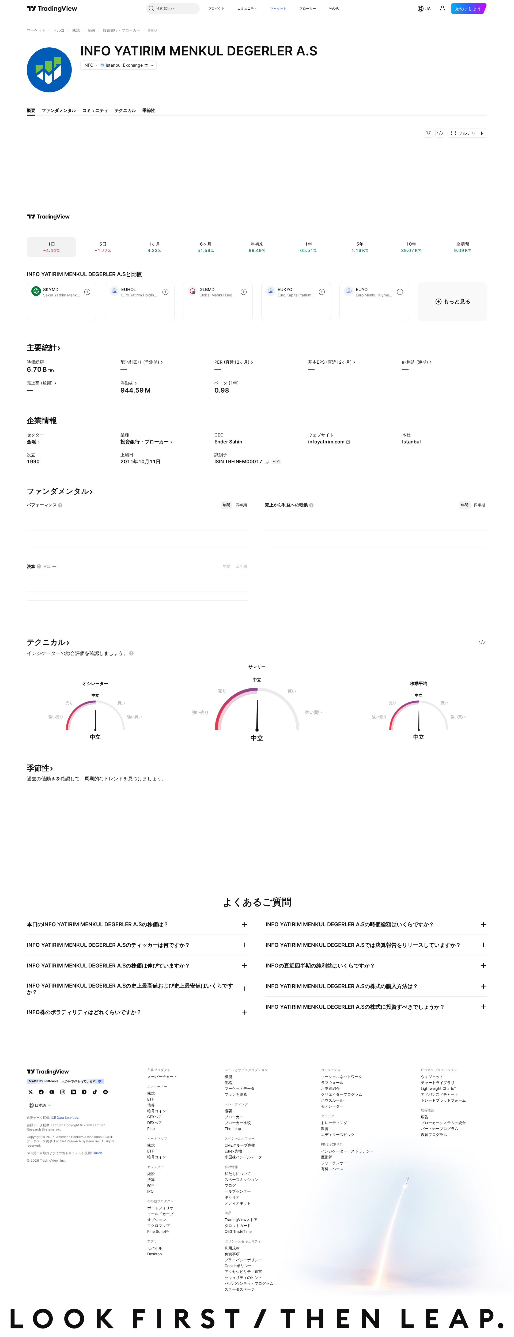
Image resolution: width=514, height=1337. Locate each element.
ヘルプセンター (238, 1191)
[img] (146, 65)
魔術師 (326, 1157)
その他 (334, 8)
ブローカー (307, 8)
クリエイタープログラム (341, 1094)
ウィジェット (432, 1076)
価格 (228, 1082)
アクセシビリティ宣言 (243, 1271)
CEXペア (154, 1116)
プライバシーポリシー (243, 1259)
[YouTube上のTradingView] (52, 1092)
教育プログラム (434, 1134)
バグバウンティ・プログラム (249, 1283)
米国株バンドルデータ (243, 1157)
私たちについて (238, 1173)
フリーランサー (334, 1163)
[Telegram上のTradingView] (84, 1092)
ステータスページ (240, 1289)
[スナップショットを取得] (428, 133)
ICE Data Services (64, 1118)
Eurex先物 (233, 1151)
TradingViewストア (241, 1219)
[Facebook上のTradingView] (41, 1092)
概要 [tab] (31, 110)
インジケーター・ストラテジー (347, 1151)
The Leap (233, 1128)
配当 (151, 1185)
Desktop (154, 1254)
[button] (228, 8)
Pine (151, 1128)
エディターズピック (338, 1134)
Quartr (97, 1153)
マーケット (278, 8)
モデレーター (332, 1106)
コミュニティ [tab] (95, 110)
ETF (150, 1099)
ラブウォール (332, 1082)
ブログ (230, 1185)
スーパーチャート (162, 1076)
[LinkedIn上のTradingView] (73, 1092)
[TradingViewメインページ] (48, 1071)
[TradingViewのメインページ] (52, 8)
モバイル (154, 1248)
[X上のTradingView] (30, 1092)
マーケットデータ (240, 1088)
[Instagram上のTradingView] (62, 1092)
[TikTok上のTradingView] (95, 1092)
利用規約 (232, 1248)
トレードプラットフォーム (443, 1100)
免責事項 (232, 1254)
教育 (324, 1128)
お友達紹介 (330, 1088)
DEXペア (154, 1122)
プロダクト (216, 8)
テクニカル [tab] (125, 110)
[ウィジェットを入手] (439, 133)
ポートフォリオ (160, 1208)
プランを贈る (236, 1094)
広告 (424, 1116)
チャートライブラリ (438, 1082)
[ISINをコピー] (266, 462)
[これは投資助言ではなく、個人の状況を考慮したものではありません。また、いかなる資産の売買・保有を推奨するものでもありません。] (131, 653)
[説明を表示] (47, 362)
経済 (151, 1173)
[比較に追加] (87, 291)
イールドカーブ (160, 1213)
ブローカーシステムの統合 (443, 1122)
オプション (156, 1219)
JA (428, 8)
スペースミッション (241, 1179)
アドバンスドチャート (439, 1094)
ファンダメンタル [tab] (59, 110)
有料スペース (332, 1168)
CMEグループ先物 (240, 1145)
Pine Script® (158, 1231)
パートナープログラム (439, 1128)
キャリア (232, 1197)
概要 (228, 1111)
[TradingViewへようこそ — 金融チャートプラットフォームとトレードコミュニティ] (48, 216)
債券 (151, 1105)
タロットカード (238, 1225)
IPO (150, 1191)
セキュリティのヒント (243, 1277)
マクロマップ (158, 1225)
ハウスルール (332, 1100)
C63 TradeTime (238, 1231)
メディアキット (238, 1203)
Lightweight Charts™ (438, 1088)
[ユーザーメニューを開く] (442, 8)
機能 (228, 1076)
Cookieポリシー (238, 1265)
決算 (151, 1179)
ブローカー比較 (238, 1122)
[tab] (226, 505)
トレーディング (334, 1122)
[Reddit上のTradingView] (105, 1092)
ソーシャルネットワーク (341, 1076)
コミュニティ (247, 8)
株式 (151, 1093)
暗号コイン (156, 1111)
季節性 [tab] (148, 110)
